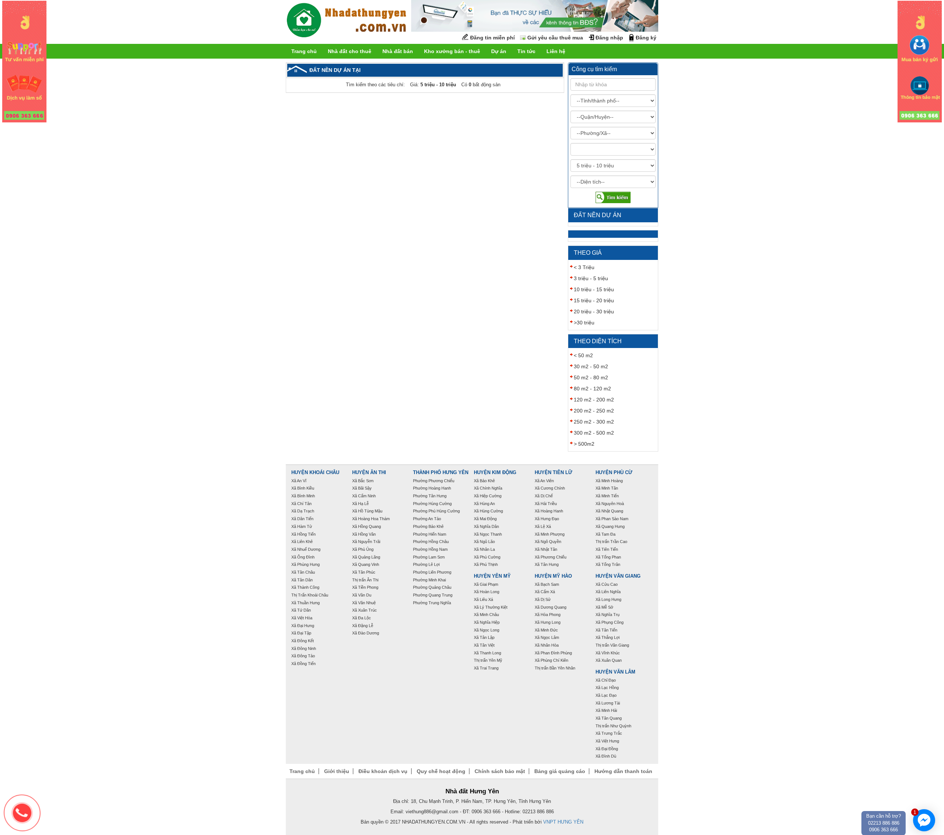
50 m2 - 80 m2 (591, 377)
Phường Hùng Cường (432, 503)
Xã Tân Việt (484, 645)
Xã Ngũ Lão (484, 541)
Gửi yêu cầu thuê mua (555, 38)
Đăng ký (646, 38)
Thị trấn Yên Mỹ (488, 660)
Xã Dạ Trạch (302, 511)
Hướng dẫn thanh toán (623, 771)
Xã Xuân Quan (609, 660)
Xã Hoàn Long (486, 591)
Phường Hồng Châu (431, 541)
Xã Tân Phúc (363, 572)
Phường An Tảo (427, 518)
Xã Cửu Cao (607, 584)
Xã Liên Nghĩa (608, 591)
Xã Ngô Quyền (548, 541)
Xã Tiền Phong (365, 587)
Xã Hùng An (484, 503)
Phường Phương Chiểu (433, 481)
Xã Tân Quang (609, 718)
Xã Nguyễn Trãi (366, 541)
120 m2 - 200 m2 (594, 400)
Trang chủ (304, 51)
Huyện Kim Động (495, 472)
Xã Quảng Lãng (366, 557)
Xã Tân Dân (302, 580)
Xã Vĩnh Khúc (608, 653)
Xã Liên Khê (302, 541)
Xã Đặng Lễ (362, 625)
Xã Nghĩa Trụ (608, 614)
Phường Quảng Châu (432, 587)
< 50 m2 (583, 355)
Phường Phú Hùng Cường (436, 511)
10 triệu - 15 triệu (594, 289)
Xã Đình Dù (606, 756)
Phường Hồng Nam (430, 549)
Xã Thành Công (305, 587)
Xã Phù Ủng (363, 549)
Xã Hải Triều (546, 503)
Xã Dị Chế (544, 496)
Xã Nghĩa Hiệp (487, 622)
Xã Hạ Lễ (360, 503)
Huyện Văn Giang (618, 576)
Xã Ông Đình (303, 557)
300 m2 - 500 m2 (594, 433)
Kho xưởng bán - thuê (452, 51)
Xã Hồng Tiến (303, 534)
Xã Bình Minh (303, 496)
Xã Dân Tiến (302, 518)
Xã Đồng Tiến (303, 663)
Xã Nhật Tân (546, 549)
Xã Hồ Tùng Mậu (367, 511)
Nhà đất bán (397, 51)
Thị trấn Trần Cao (611, 541)
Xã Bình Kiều (302, 488)
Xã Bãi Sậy (362, 488)
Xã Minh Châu (486, 614)
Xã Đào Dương (365, 633)
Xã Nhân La (484, 549)
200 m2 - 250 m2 (594, 411)
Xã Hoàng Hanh (549, 511)
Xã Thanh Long (487, 653)
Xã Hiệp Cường (488, 496)
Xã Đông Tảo (303, 656)
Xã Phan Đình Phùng (553, 653)
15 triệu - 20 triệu (594, 300)
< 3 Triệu (584, 267)
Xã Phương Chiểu (550, 557)
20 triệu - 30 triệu (594, 311)
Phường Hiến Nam (429, 534)
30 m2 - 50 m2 (591, 366)
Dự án (498, 51)
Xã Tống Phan (608, 557)
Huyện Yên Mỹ (492, 576)
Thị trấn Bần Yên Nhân (555, 668)
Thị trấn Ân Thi (365, 580)
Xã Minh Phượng (550, 534)
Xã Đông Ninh (303, 648)
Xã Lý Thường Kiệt (490, 607)
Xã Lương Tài (608, 703)
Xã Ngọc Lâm (547, 637)
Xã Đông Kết (302, 641)
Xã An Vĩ (298, 481)
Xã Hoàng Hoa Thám (371, 518)
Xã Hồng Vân (364, 534)
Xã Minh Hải (606, 710)
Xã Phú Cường (487, 557)
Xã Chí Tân (301, 503)
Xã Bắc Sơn (363, 481)
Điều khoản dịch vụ (382, 771)
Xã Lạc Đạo (606, 695)
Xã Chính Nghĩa (488, 488)
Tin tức (526, 51)
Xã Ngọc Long (486, 630)
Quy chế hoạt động (441, 771)
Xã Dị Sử (543, 599)
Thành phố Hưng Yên (440, 472)
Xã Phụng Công (610, 622)
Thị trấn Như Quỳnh (613, 726)
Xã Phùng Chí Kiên (551, 660)
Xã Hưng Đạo (547, 518)
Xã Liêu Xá (483, 599)
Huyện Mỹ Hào (553, 576)
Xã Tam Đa (605, 534)
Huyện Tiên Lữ (553, 472)
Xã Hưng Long (547, 622)
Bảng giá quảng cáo (559, 771)
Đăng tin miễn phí (492, 38)
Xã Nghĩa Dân (486, 526)
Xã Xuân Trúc (364, 610)
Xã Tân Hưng (547, 564)
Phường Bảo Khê (428, 526)
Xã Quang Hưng (610, 526)
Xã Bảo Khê (484, 481)
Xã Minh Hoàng (609, 481)
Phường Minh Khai (429, 580)
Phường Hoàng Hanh (432, 488)
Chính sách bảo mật (500, 771)
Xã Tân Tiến (606, 630)
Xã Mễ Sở (604, 607)
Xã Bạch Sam (547, 584)
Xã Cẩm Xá (545, 591)
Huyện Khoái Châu (315, 472)
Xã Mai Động (485, 518)
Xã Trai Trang (486, 668)
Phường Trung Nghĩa (432, 603)
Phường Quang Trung (432, 595)
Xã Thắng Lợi (608, 637)
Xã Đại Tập (301, 633)
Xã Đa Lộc (361, 618)
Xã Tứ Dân (301, 610)
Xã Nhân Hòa (547, 645)
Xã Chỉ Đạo (606, 680)
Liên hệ (555, 51)
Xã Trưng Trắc (609, 733)
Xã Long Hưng (608, 599)
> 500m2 (584, 444)
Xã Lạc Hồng (607, 687)
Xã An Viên (544, 481)
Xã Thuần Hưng (305, 603)
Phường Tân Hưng (430, 496)
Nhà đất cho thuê (349, 51)
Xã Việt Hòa (301, 618)
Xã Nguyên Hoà (610, 503)
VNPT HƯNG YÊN (563, 822)
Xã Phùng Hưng (305, 564)
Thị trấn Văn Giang (612, 645)
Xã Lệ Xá (543, 526)
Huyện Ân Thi (369, 472)
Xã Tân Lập (484, 637)
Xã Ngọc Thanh (488, 534)
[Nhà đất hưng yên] (24, 61)
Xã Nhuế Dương (305, 549)
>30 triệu (584, 323)
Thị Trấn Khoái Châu (309, 595)
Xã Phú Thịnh (486, 564)
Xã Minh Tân (607, 488)
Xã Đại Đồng (607, 749)
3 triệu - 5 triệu (591, 278)
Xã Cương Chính (550, 488)
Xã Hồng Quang (366, 526)
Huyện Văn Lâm (615, 672)
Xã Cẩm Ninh (364, 496)
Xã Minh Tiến (607, 496)
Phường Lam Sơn (429, 557)
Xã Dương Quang (550, 607)
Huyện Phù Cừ (614, 472)
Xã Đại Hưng (302, 625)
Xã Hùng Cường (488, 511)
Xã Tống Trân (608, 564)
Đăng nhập (609, 38)
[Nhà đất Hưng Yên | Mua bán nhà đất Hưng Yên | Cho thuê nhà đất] (346, 21)
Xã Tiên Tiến (607, 549)
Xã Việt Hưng (607, 741)
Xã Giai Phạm (486, 584)
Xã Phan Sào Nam (612, 518)
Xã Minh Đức (546, 630)
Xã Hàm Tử (301, 526)
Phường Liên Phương (432, 572)
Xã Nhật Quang (609, 511)
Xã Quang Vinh (365, 564)
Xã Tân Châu (303, 572)
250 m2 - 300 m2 (594, 422)
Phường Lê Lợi (426, 564)
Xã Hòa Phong (547, 614)
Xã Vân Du (361, 595)
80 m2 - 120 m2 (592, 389)
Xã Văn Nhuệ (364, 603)
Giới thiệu (336, 771)
